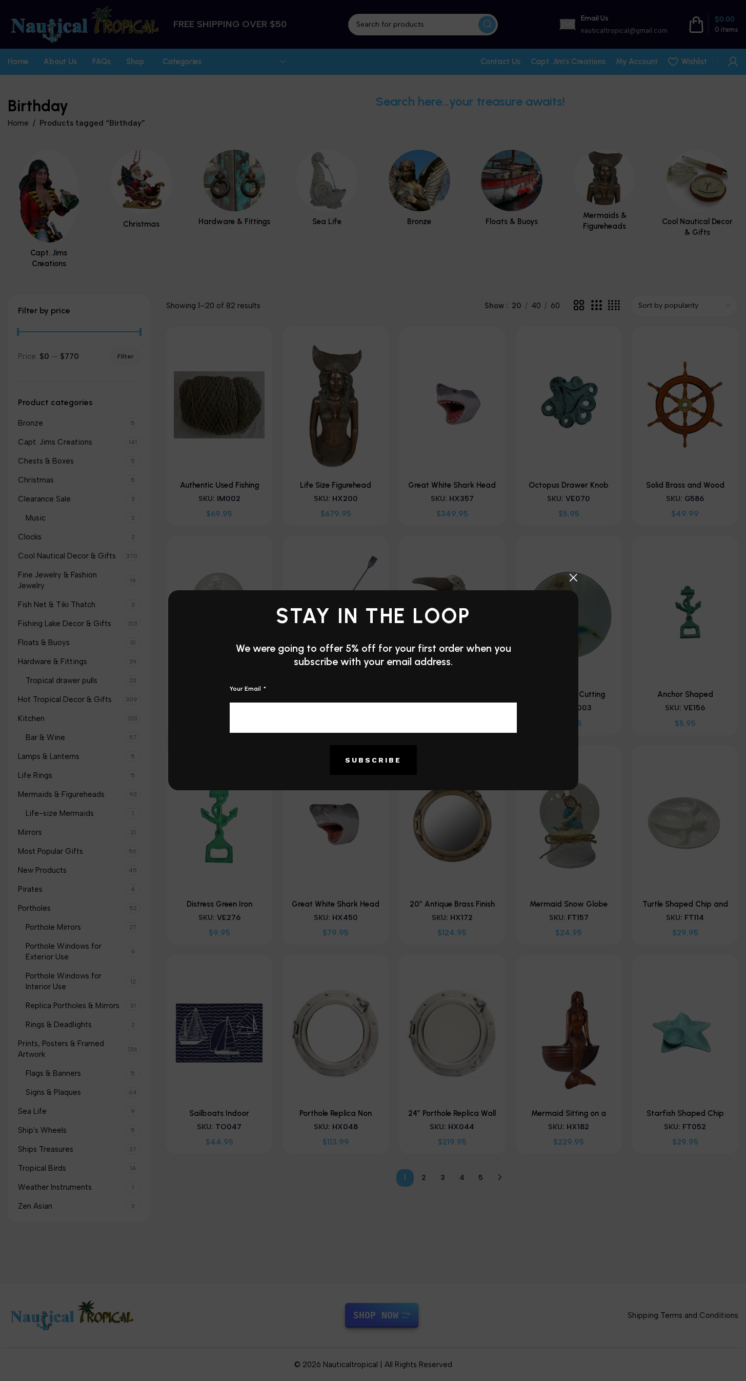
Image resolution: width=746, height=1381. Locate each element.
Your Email (246, 688)
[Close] (573, 577)
